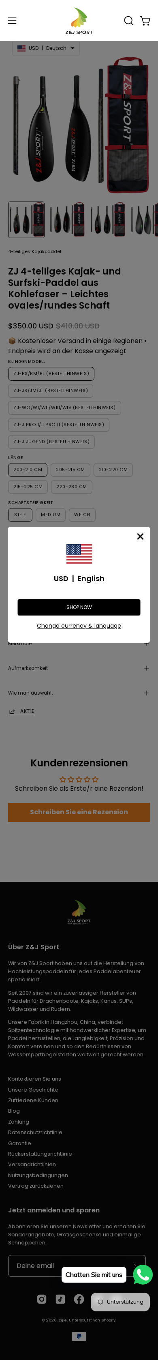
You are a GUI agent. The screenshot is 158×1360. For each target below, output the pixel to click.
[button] (128, 20)
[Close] (140, 536)
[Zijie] (79, 20)
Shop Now (79, 607)
